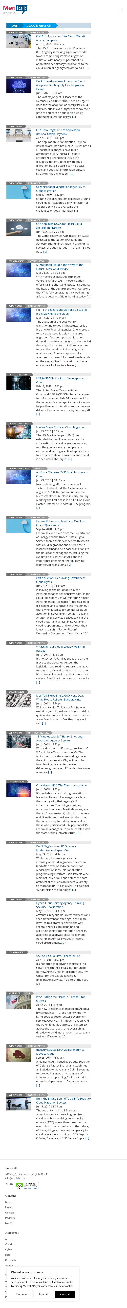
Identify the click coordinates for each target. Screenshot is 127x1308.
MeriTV (9, 1223)
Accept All (65, 1294)
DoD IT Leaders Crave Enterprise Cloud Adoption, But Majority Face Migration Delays (60, 85)
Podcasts (10, 1217)
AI (6, 1238)
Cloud (8, 1244)
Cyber (8, 1249)
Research (10, 1260)
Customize (21, 1294)
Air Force (39, 468)
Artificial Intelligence (38, 733)
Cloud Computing (36, 32)
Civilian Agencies (16, 261)
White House (14, 993)
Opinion (9, 1212)
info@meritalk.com (15, 1178)
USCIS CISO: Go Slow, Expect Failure (58, 956)
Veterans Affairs (37, 261)
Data (7, 1254)
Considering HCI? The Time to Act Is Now (61, 785)
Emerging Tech (15, 32)
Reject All (43, 1294)
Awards (9, 1265)
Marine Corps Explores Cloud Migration (60, 427)
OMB (28, 993)
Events (9, 1207)
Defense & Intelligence (19, 375)
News (8, 1202)
